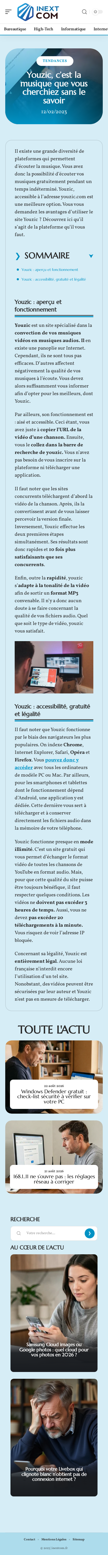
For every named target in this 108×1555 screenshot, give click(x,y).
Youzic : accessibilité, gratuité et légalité (53, 279)
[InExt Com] (37, 12)
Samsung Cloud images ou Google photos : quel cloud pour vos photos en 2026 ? (54, 1349)
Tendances (55, 61)
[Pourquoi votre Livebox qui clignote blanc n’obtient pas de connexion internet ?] (54, 1437)
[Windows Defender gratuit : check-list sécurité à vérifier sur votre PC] (54, 1077)
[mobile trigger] (9, 12)
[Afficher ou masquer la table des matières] (81, 256)
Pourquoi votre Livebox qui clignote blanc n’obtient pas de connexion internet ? (54, 1474)
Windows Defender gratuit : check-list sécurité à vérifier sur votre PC (54, 1096)
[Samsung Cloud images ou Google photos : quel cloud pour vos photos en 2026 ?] (54, 1313)
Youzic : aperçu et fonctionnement (49, 269)
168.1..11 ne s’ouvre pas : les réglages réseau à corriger (54, 1179)
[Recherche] (84, 12)
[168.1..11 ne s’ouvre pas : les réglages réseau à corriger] (54, 1157)
